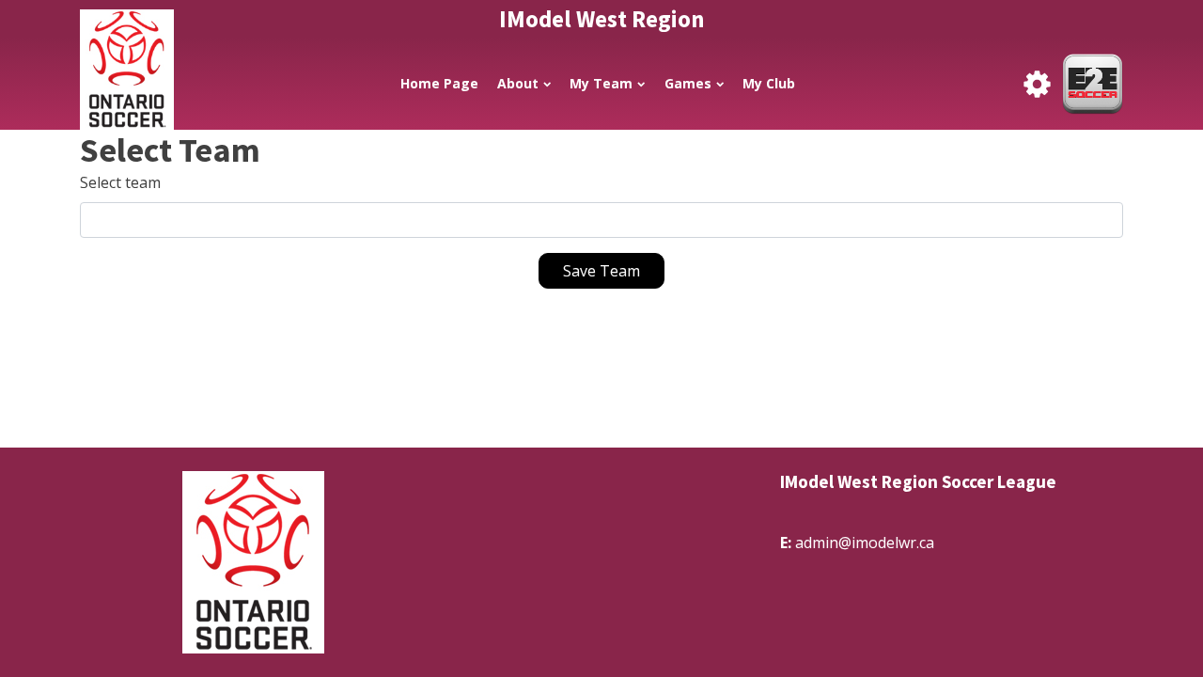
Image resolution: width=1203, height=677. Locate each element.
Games (687, 83)
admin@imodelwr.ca (864, 542)
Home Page (439, 83)
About (518, 83)
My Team (601, 83)
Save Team (601, 270)
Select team (120, 182)
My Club (768, 83)
